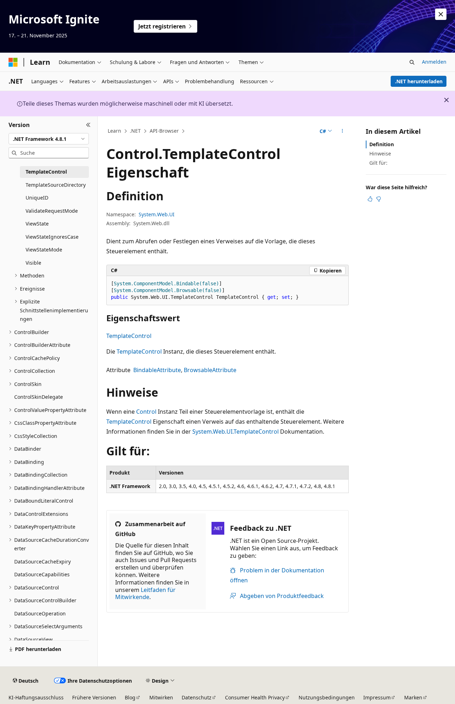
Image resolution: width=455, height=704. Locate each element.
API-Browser (164, 130)
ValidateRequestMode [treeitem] (52, 210)
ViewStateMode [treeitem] (44, 249)
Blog (130, 697)
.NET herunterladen (419, 81)
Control (146, 411)
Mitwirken (161, 697)
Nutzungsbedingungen (327, 697)
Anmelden (434, 61)
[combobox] (49, 138)
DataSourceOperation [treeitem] (40, 613)
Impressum (377, 697)
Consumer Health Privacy (255, 697)
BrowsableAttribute (210, 370)
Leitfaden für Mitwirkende (145, 593)
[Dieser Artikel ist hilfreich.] (370, 199)
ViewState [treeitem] (37, 223)
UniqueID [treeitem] (37, 197)
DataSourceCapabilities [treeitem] (42, 574)
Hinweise (380, 153)
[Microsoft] (13, 62)
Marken (413, 697)
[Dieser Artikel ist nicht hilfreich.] (378, 199)
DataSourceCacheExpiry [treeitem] (42, 561)
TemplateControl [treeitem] (46, 171)
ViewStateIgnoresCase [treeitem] (52, 236)
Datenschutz (197, 697)
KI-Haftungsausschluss (36, 697)
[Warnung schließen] (440, 14)
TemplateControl (128, 336)
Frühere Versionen (94, 697)
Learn (114, 130)
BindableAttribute (157, 370)
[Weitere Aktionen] (342, 131)
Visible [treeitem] (33, 262)
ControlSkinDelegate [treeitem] (38, 396)
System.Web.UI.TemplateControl (235, 431)
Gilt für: (378, 162)
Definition (381, 144)
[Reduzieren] (88, 125)
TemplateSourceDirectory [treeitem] (56, 184)
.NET (135, 130)
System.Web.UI (157, 214)
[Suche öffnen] (412, 62)
